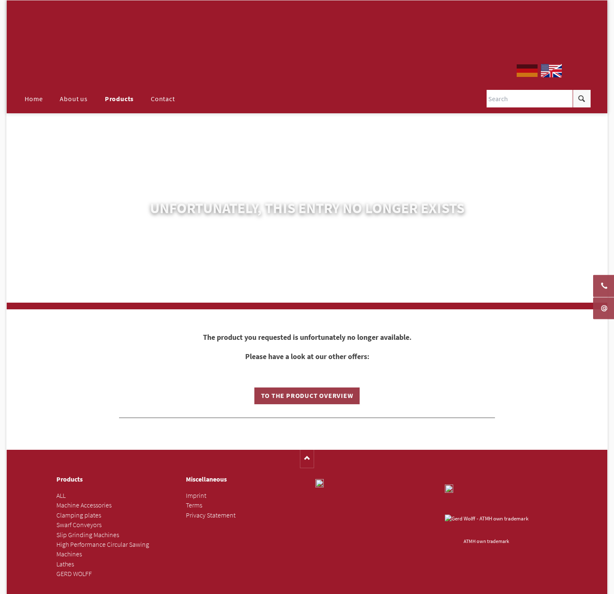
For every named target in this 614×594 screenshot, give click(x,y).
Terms (194, 505)
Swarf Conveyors (78, 525)
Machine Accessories (84, 505)
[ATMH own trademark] (486, 525)
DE (527, 70)
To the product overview (307, 396)
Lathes (65, 564)
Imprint (196, 496)
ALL (61, 496)
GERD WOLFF (74, 574)
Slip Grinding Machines (87, 535)
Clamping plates (78, 515)
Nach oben (307, 459)
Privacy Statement (211, 515)
